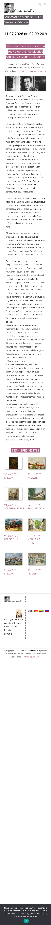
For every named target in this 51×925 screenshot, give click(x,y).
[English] (29, 611)
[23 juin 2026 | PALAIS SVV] (13, 525)
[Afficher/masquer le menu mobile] (45, 4)
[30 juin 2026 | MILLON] (13, 463)
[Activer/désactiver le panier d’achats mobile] (39, 4)
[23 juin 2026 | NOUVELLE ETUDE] (37, 525)
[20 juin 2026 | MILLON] (13, 559)
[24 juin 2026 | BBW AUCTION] (37, 494)
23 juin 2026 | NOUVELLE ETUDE (35, 539)
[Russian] (47, 611)
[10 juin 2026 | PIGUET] (37, 559)
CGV (37, 657)
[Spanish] (40, 611)
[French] (33, 611)
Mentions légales (28, 657)
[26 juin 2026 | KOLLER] (37, 463)
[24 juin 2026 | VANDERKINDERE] (13, 494)
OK (26, 921)
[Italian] (44, 611)
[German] (36, 611)
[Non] (47, 914)
